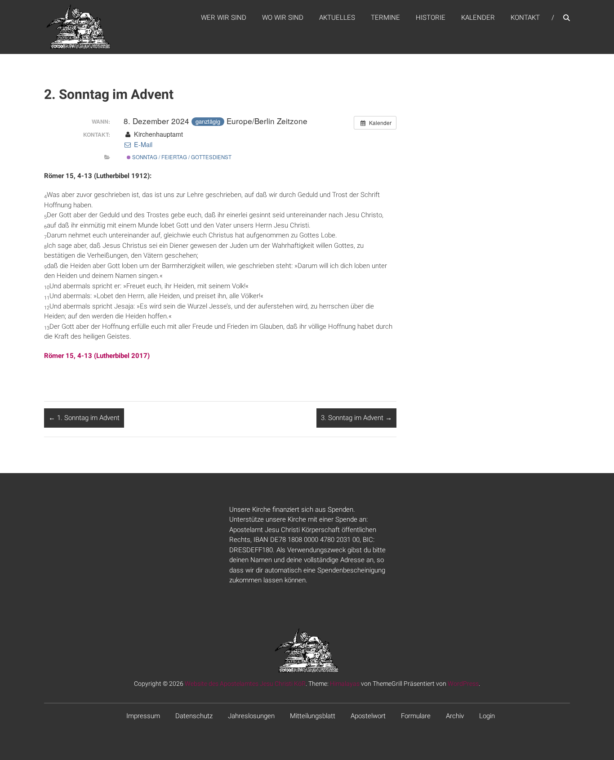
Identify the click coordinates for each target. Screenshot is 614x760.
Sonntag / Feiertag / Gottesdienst (181, 157)
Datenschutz (194, 716)
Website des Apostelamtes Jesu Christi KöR (245, 683)
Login (487, 716)
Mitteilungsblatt (312, 716)
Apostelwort (368, 716)
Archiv (455, 716)
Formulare (416, 716)
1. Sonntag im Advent (84, 418)
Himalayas (345, 683)
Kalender (478, 17)
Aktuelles (337, 17)
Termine (385, 17)
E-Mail (142, 144)
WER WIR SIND (223, 17)
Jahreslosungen (251, 716)
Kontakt (525, 17)
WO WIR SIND (282, 17)
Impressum (143, 716)
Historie (430, 17)
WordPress (463, 683)
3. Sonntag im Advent (356, 418)
